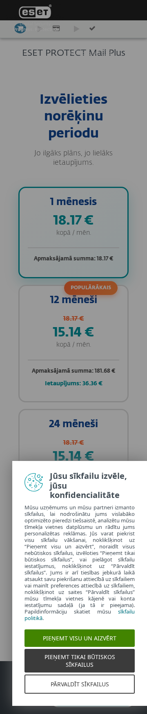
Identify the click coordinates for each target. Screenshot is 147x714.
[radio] (73, 232)
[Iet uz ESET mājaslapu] (35, 20)
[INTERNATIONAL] (133, 51)
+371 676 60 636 (90, 53)
